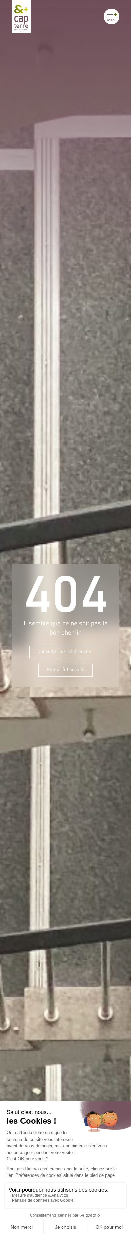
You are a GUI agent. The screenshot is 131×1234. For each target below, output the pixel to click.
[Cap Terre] (21, 16)
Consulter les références (64, 651)
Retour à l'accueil (66, 669)
